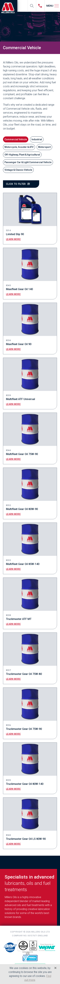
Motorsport (44, 147)
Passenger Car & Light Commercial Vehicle (28, 162)
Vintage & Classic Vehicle (18, 170)
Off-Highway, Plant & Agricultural (22, 154)
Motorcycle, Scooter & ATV (19, 147)
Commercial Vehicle (15, 139)
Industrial (37, 139)
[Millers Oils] (9, 8)
